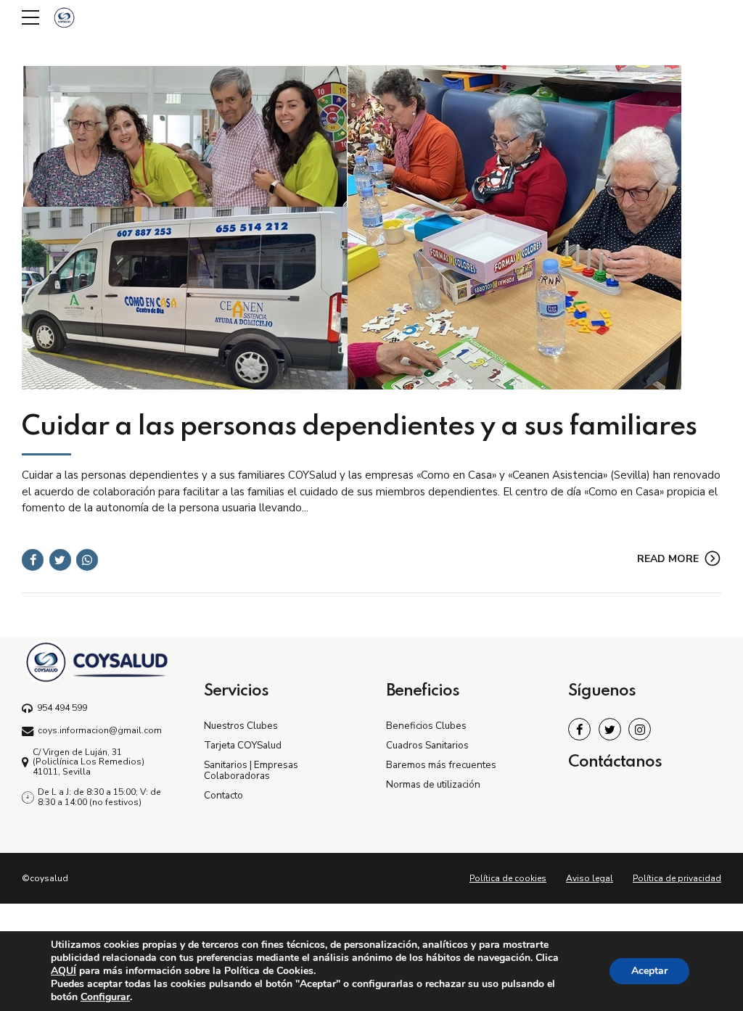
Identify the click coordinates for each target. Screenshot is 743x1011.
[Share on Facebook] (33, 560)
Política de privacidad (677, 878)
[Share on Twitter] (60, 560)
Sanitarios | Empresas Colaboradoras (251, 770)
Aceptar (649, 971)
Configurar (105, 997)
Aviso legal (589, 878)
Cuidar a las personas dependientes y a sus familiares (359, 427)
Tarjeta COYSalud (243, 745)
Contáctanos (615, 762)
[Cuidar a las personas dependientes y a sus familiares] (371, 227)
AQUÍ (63, 971)
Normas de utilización (433, 784)
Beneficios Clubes (426, 726)
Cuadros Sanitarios (427, 745)
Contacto (223, 795)
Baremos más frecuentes (441, 765)
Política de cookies (507, 878)
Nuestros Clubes (241, 726)
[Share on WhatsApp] (87, 560)
